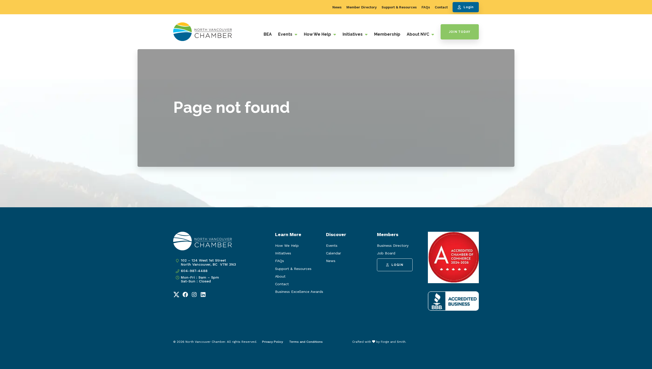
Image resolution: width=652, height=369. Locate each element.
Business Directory (393, 245)
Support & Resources (399, 7)
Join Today (459, 32)
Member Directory (361, 7)
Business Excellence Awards (299, 292)
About (280, 276)
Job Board (386, 253)
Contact (441, 7)
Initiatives (353, 34)
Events (285, 34)
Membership (387, 34)
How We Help (318, 34)
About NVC (418, 34)
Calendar (333, 253)
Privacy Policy (272, 342)
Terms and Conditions (306, 342)
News (337, 7)
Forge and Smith (393, 342)
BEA (268, 34)
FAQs (426, 7)
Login (469, 7)
